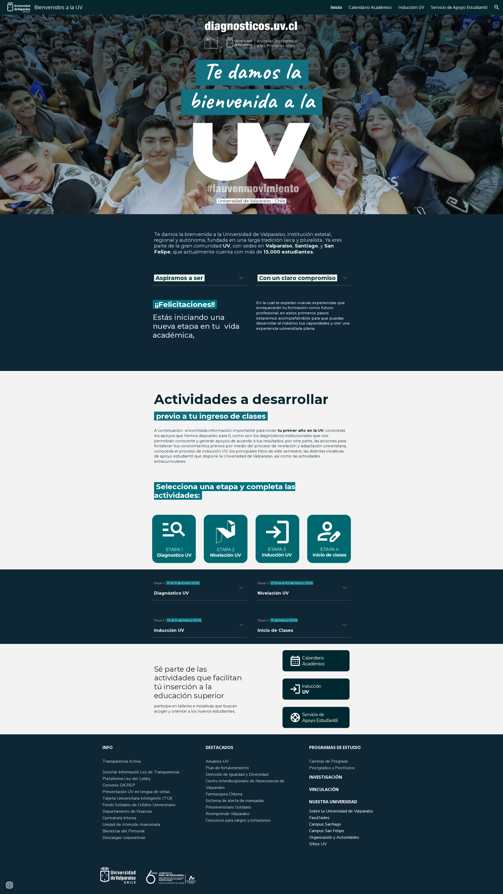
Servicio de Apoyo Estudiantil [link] (459, 7)
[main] (251, 201)
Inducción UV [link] (411, 7)
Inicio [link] (336, 7)
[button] (496, 7)
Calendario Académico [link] (370, 7)
